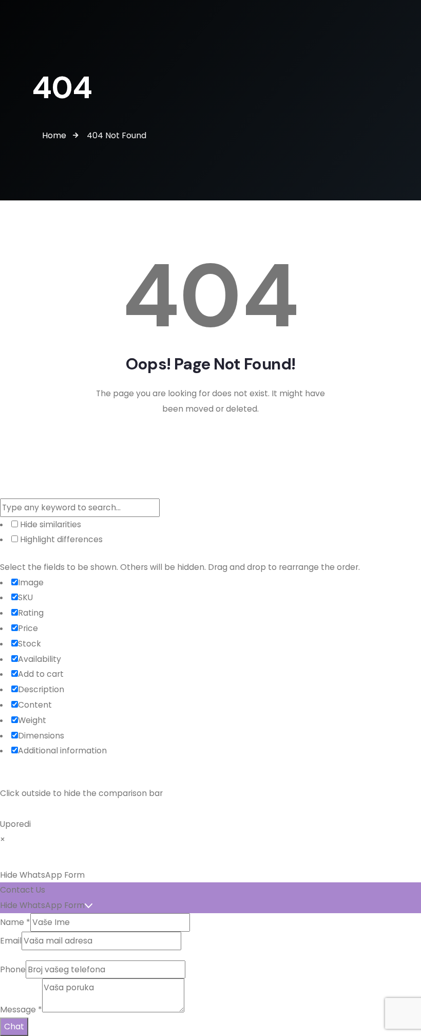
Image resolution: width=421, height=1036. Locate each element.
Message (21, 1009)
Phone (13, 969)
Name (15, 922)
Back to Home (210, 444)
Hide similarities (49, 524)
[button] (210, 875)
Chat (14, 1026)
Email (11, 940)
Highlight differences (60, 539)
